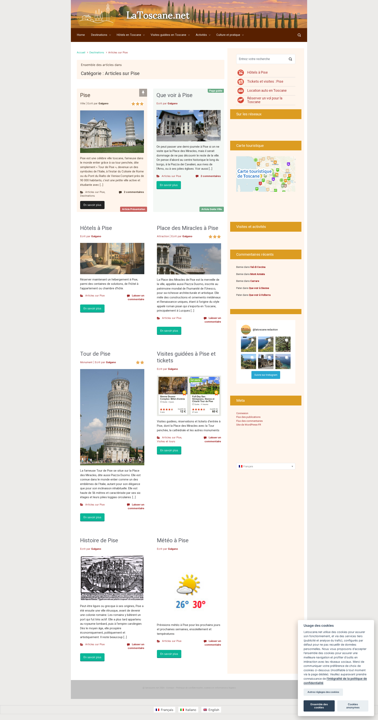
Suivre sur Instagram (265, 374)
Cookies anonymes (352, 706)
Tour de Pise (95, 354)
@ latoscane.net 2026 (153, 688)
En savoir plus (92, 204)
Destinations (96, 52)
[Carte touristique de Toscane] (265, 174)
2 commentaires (134, 192)
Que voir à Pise (175, 95)
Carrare (254, 280)
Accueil (81, 52)
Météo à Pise (173, 540)
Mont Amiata (257, 274)
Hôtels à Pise (96, 228)
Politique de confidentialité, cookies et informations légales (206, 688)
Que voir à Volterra (260, 294)
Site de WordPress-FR (248, 424)
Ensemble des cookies (319, 706)
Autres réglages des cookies (323, 692)
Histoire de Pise (99, 540)
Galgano (103, 103)
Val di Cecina (257, 267)
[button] (248, 344)
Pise (85, 95)
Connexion (242, 413)
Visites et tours (166, 441)
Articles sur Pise (95, 192)
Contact (170, 688)
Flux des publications (248, 417)
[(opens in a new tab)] (96, 258)
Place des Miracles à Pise (187, 228)
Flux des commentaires (249, 420)
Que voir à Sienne (259, 288)
